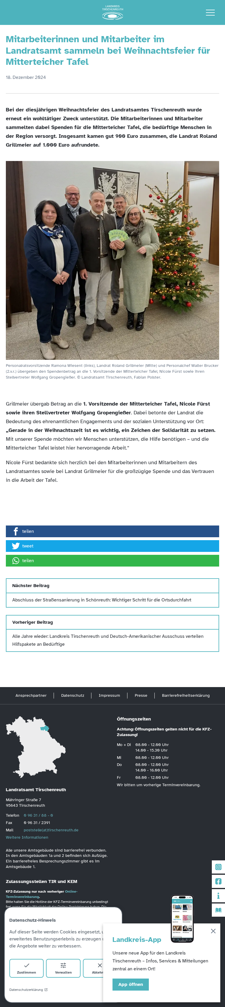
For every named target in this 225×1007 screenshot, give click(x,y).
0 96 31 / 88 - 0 (38, 815)
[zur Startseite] (112, 12)
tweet (27, 546)
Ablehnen (100, 972)
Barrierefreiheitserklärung (186, 695)
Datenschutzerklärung (26, 990)
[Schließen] (213, 932)
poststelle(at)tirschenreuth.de (51, 830)
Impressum (109, 695)
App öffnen (130, 984)
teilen (28, 531)
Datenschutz (72, 695)
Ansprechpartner (31, 695)
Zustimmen (26, 972)
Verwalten (63, 972)
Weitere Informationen (27, 837)
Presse (141, 695)
